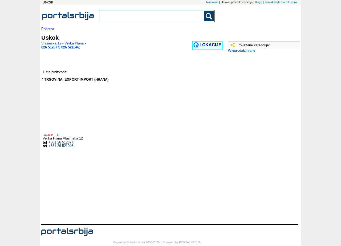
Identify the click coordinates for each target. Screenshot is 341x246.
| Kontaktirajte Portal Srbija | (280, 2)
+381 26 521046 (60, 146)
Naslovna (212, 2)
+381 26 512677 (60, 142)
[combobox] (152, 16)
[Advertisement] (254, 140)
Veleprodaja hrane (241, 50)
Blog (258, 2)
